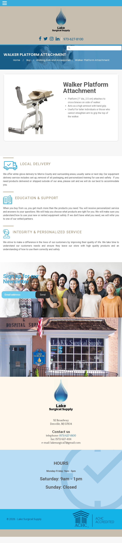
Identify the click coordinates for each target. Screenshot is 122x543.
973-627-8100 (73, 39)
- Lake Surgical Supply (28, 519)
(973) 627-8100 (67, 435)
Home (16, 60)
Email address (12, 294)
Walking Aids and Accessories (53, 60)
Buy (28, 60)
